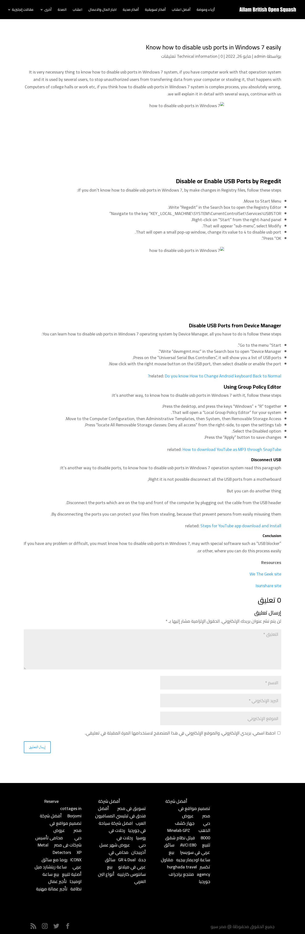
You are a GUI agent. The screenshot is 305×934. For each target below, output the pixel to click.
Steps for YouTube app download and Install (240, 526)
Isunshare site (268, 586)
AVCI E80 (188, 845)
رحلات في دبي (131, 841)
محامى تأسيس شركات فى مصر (58, 841)
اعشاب (77, 10)
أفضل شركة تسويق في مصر (122, 805)
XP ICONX (75, 856)
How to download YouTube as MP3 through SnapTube (232, 449)
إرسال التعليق (37, 747)
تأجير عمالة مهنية (51, 889)
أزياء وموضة (206, 10)
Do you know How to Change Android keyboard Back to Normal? (214, 376)
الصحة (62, 10)
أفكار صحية (131, 10)
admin (260, 56)
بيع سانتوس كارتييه (126, 870)
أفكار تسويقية (155, 10)
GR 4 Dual (127, 860)
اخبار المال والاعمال (102, 10)
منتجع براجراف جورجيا (189, 878)
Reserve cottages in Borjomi (62, 808)
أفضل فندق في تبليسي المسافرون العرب (120, 815)
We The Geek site (265, 574)
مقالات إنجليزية (22, 10)
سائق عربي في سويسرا (187, 848)
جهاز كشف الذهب (192, 827)
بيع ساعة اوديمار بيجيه (189, 856)
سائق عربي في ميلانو (125, 863)
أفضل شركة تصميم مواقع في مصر (60, 823)
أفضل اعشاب (181, 10)
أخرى (47, 10)
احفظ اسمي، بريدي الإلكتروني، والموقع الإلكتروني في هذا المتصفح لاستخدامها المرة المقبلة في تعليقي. (180, 733)
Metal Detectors (54, 848)
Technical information (197, 56)
